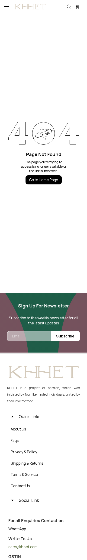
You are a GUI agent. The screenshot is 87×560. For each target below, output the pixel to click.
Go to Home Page (43, 179)
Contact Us (20, 485)
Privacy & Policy (24, 451)
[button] (77, 6)
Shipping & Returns (27, 463)
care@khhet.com (23, 546)
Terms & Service (24, 474)
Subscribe (65, 336)
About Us (18, 429)
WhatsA (15, 528)
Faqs (15, 440)
